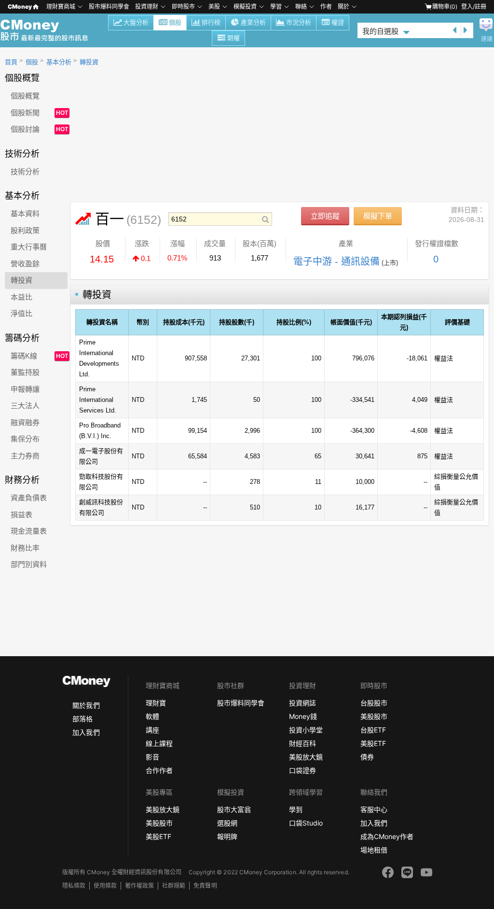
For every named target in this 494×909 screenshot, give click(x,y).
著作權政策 (139, 885)
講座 (152, 730)
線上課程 (159, 743)
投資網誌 (302, 703)
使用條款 (105, 885)
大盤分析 (136, 22)
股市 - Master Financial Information (49, 30)
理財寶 (156, 703)
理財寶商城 (60, 6)
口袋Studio (306, 823)
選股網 (227, 823)
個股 (175, 22)
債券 (367, 757)
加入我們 (85, 732)
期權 (233, 37)
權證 (337, 22)
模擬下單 (377, 216)
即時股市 (183, 6)
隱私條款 (73, 885)
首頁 (11, 62)
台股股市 (373, 703)
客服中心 (373, 809)
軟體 (152, 716)
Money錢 (303, 716)
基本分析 (58, 62)
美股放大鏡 (306, 757)
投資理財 (146, 6)
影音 (152, 757)
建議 (487, 39)
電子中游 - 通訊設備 (336, 261)
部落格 (82, 719)
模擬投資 (245, 6)
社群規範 (173, 885)
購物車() (444, 6)
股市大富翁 (234, 809)
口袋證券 (302, 770)
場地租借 (373, 850)
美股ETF (373, 743)
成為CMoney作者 (386, 836)
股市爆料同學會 (109, 6)
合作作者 (159, 770)
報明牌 (227, 836)
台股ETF (373, 730)
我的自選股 (380, 31)
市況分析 (298, 22)
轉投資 (89, 62)
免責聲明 (205, 885)
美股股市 (373, 716)
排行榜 (211, 22)
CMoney (20, 6)
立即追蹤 (325, 216)
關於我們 (85, 705)
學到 (295, 809)
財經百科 (302, 743)
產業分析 (253, 22)
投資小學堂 (306, 730)
